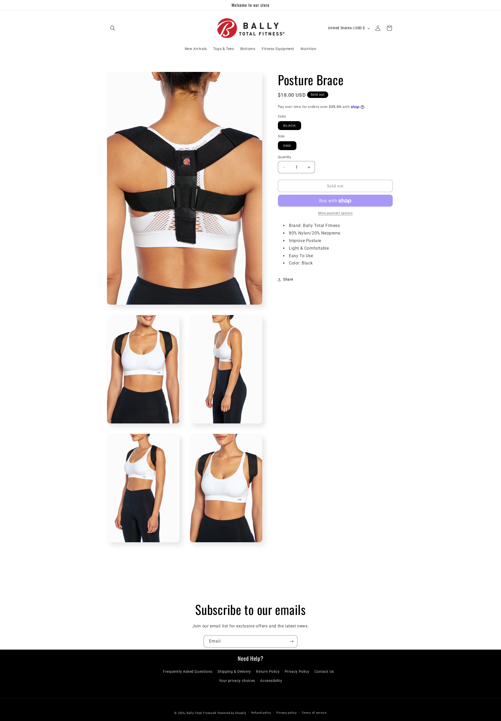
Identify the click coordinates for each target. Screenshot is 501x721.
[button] (112, 28)
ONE (289, 146)
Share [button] (288, 279)
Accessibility (271, 681)
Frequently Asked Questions (187, 671)
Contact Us (324, 671)
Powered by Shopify (232, 713)
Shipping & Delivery (234, 671)
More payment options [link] (335, 213)
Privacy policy (286, 712)
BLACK (292, 127)
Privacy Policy (297, 671)
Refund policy (261, 712)
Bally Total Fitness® (202, 713)
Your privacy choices (237, 681)
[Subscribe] (291, 641)
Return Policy (267, 671)
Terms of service (314, 712)
